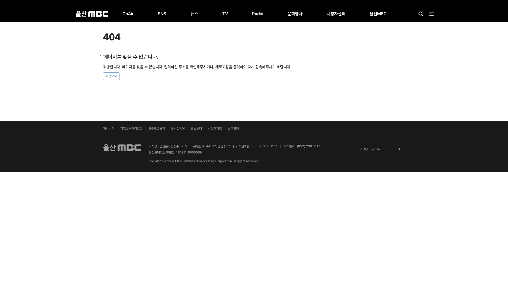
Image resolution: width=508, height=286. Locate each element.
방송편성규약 (156, 128)
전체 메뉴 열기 (431, 14)
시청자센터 (336, 13)
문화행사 (295, 13)
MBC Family (369, 149)
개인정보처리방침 (131, 128)
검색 (419, 14)
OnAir (128, 13)
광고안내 (233, 128)
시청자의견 (215, 128)
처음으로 (111, 76)
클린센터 (196, 128)
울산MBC (92, 13)
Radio (257, 13)
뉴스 (194, 13)
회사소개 (108, 128)
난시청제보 (178, 128)
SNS (162, 13)
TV (225, 13)
